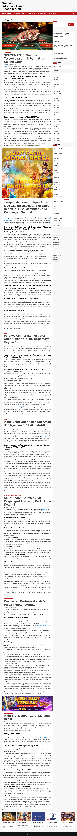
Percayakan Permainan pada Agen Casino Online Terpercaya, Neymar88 (27, 339)
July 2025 (56, 98)
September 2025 (57, 93)
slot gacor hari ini (58, 189)
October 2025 (57, 91)
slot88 (55, 208)
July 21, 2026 (39, 827)
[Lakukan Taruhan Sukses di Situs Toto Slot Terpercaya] (24, 816)
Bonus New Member (7, 495)
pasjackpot (44, 509)
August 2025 (57, 96)
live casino (9, 52)
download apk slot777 (59, 153)
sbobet (55, 170)
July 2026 (56, 74)
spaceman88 (7, 66)
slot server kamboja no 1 (59, 199)
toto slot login (56, 253)
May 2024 (56, 131)
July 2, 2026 (67, 826)
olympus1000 (57, 167)
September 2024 (57, 121)
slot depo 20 (56, 239)
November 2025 (57, 89)
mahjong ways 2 (56, 242)
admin (6, 64)
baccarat (12, 348)
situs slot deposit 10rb (40, 737)
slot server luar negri (58, 201)
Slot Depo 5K (57, 184)
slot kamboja (57, 191)
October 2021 (57, 140)
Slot (14, 13)
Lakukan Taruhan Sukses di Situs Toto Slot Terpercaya (63, 40)
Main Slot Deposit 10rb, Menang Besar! (27, 717)
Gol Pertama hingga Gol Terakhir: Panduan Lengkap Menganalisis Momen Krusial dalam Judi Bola (63, 47)
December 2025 (57, 86)
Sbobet (23, 13)
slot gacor (56, 187)
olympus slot (56, 248)
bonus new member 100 (58, 246)
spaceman (20, 406)
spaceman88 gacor (58, 222)
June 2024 (56, 128)
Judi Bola (9, 13)
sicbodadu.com (47, 436)
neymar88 (56, 165)
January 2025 (57, 112)
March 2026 (56, 84)
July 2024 (56, 126)
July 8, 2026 (53, 826)
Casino (4, 13)
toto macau (55, 237)
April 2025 (56, 105)
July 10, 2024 (13, 607)
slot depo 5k (56, 261)
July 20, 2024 (13, 507)
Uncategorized (57, 225)
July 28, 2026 (24, 825)
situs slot (55, 251)
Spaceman (56, 213)
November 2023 (57, 138)
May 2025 (56, 103)
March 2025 (56, 107)
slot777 (56, 206)
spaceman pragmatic (58, 218)
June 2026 (56, 77)
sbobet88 (56, 172)
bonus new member (57, 233)
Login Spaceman (57, 160)
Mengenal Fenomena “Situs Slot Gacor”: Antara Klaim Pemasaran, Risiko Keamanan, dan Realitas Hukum (63, 35)
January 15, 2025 (11, 215)
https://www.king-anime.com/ (44, 625)
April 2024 (56, 133)
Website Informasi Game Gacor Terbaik (13, 6)
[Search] (74, 14)
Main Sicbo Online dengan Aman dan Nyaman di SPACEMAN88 (27, 423)
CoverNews (42, 834)
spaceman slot (56, 244)
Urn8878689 (7, 507)
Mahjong (34, 13)
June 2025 (56, 100)
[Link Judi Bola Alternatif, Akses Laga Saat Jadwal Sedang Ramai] (53, 816)
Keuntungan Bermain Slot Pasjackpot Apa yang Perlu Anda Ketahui (27, 501)
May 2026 (56, 79)
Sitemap (18, 13)
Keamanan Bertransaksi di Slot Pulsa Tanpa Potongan (26, 603)
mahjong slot (57, 163)
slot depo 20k (57, 182)
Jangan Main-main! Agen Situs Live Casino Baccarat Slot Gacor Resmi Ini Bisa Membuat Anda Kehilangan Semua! (27, 207)
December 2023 (57, 135)
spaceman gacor (57, 215)
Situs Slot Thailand (52, 13)
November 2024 (57, 117)
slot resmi (55, 257)
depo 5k (55, 230)
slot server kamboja (58, 196)
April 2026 (56, 82)
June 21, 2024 (13, 721)
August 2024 (57, 124)
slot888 (56, 211)
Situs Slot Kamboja (42, 13)
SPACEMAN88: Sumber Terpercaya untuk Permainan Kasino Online (24, 58)
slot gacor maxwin (57, 255)
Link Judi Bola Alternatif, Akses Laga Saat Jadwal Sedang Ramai (63, 52)
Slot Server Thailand (58, 203)
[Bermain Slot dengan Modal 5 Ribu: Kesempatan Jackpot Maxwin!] (68, 816)
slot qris (56, 194)
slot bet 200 (56, 177)
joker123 (55, 235)
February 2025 (57, 110)
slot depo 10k (57, 179)
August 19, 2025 (11, 64)
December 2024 (57, 114)
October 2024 (57, 119)
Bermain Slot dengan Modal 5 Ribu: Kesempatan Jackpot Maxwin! (61, 58)
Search (55, 20)
